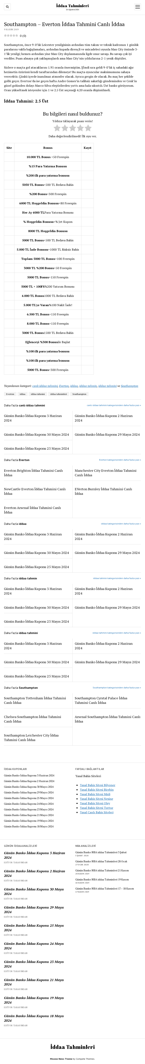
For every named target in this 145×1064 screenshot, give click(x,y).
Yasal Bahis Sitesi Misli (95, 794)
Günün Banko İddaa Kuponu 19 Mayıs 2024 (28, 820)
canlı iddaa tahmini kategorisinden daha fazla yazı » (114, 405)
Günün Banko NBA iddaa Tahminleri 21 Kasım (102, 870)
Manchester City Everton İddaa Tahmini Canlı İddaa (106, 472)
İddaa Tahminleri (72, 5)
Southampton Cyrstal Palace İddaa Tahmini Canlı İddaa (101, 700)
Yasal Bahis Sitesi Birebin (97, 790)
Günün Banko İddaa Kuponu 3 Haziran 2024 (29, 775)
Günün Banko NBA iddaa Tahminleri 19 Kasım (102, 879)
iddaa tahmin (88, 386)
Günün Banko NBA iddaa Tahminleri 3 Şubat (101, 852)
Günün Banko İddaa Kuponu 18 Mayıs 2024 (28, 826)
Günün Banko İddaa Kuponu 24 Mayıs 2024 (28, 803)
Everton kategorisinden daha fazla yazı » (120, 459)
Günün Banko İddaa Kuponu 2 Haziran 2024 (29, 781)
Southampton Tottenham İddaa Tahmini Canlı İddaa (35, 700)
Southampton (129, 386)
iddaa (74, 386)
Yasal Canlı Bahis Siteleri (96, 812)
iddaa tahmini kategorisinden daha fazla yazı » (117, 632)
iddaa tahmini (107, 386)
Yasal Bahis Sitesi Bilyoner (97, 785)
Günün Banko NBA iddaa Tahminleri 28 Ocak (101, 861)
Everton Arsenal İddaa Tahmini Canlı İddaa (32, 509)
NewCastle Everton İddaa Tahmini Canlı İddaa (35, 491)
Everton (64, 386)
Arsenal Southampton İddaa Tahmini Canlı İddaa (107, 718)
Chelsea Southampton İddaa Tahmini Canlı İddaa (32, 718)
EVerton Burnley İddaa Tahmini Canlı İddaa (103, 491)
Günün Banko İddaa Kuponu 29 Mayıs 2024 (28, 792)
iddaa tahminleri (58, 394)
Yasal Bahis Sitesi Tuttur (96, 808)
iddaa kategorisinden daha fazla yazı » (121, 523)
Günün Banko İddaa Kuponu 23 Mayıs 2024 (28, 809)
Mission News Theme (61, 1058)
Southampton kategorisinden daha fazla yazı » (117, 687)
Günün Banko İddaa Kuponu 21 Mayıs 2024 (28, 815)
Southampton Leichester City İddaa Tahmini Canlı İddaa (31, 737)
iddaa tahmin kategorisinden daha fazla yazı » (117, 578)
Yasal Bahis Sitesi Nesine (96, 799)
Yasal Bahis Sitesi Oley (95, 803)
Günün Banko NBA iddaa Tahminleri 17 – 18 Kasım (104, 888)
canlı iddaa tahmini (45, 386)
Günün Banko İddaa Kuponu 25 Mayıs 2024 (28, 798)
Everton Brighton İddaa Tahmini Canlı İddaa (33, 472)
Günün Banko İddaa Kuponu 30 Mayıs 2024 (28, 786)
